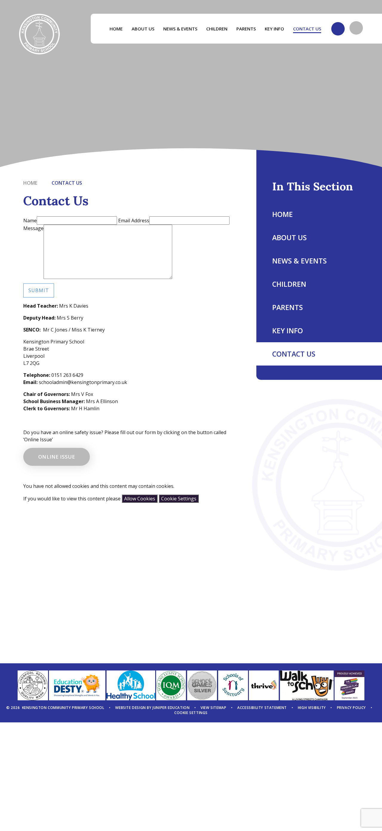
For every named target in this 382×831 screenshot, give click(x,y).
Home (30, 183)
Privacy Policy (351, 707)
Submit (38, 290)
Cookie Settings (178, 498)
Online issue (56, 456)
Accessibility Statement (262, 707)
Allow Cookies (139, 498)
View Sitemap (213, 707)
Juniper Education (171, 707)
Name (30, 220)
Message (33, 228)
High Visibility (312, 707)
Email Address (133, 220)
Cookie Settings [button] (191, 712)
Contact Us (67, 183)
